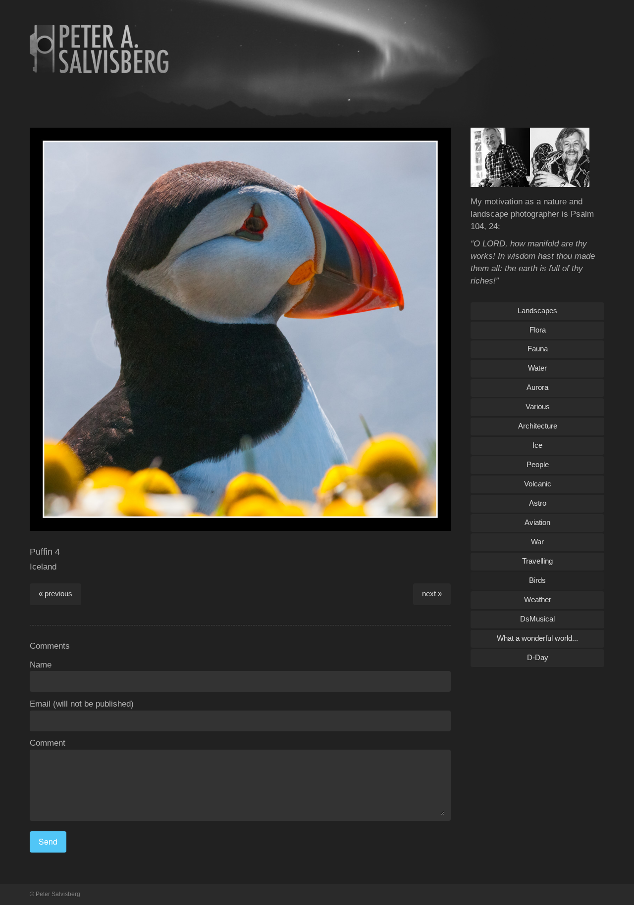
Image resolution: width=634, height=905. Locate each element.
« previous (55, 593)
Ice (537, 445)
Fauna (538, 348)
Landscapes (537, 310)
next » (432, 593)
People (538, 464)
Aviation (537, 522)
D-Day (537, 657)
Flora (537, 330)
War (537, 541)
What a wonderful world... (537, 638)
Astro (537, 503)
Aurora (537, 387)
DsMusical (537, 619)
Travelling (537, 561)
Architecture (537, 426)
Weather (537, 599)
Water (537, 368)
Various (538, 406)
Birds (537, 580)
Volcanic (537, 483)
